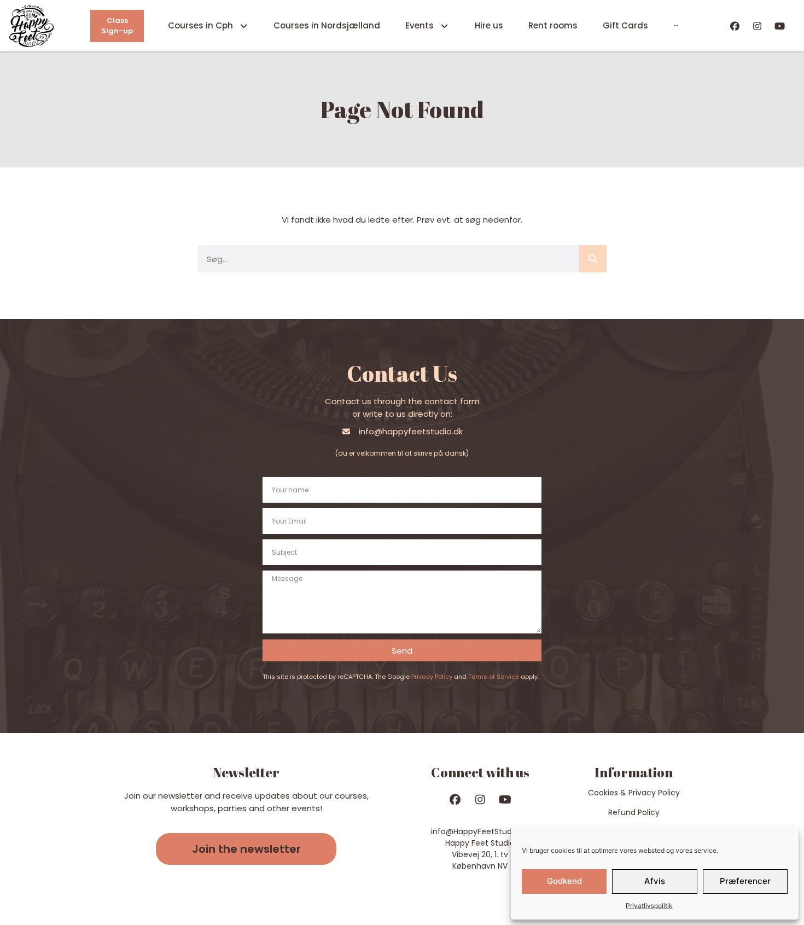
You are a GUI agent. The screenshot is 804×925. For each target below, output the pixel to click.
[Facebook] (735, 26)
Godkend (564, 881)
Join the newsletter (246, 849)
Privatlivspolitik (649, 905)
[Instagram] (757, 26)
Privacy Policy (431, 676)
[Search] (593, 258)
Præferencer (745, 881)
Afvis (654, 881)
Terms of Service (493, 676)
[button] (246, 849)
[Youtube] (779, 26)
